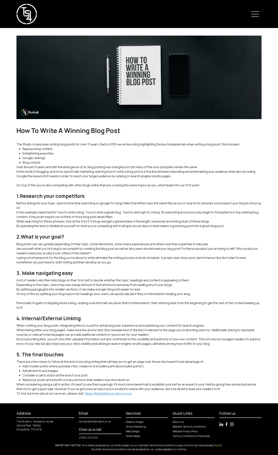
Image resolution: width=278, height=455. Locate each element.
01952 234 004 (88, 437)
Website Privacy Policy (185, 431)
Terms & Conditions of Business (191, 436)
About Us (178, 422)
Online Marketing (136, 426)
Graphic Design (135, 422)
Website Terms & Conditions (189, 426)
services (108, 393)
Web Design (133, 431)
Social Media (133, 436)
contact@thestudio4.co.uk (95, 421)
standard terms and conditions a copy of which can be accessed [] (180, 445)
